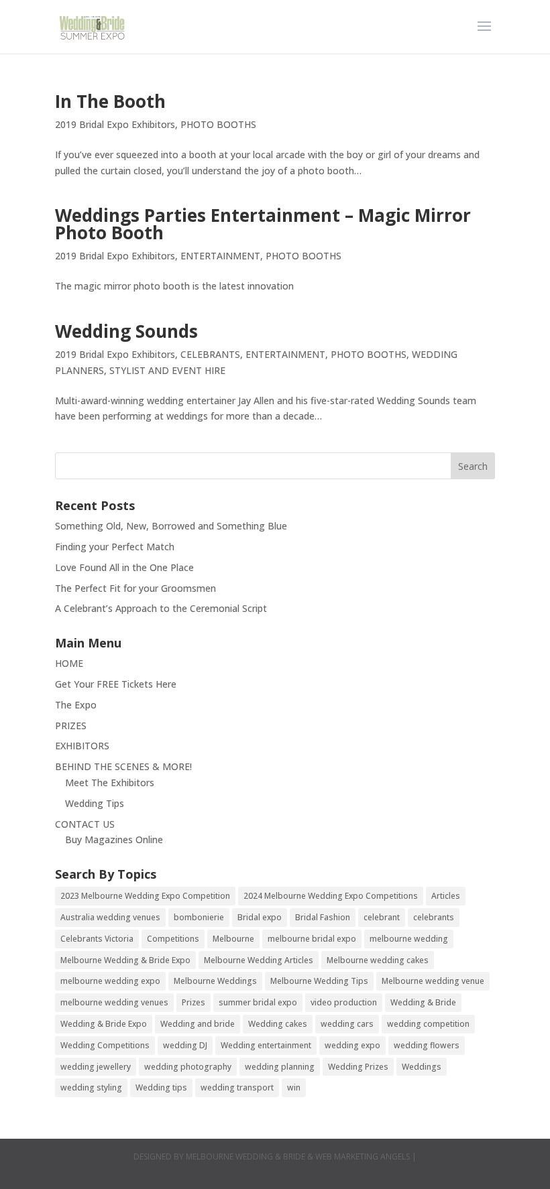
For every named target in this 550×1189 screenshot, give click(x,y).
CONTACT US (85, 824)
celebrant (382, 917)
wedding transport (237, 1087)
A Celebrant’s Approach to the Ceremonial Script (161, 608)
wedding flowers (426, 1045)
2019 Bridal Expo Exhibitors (115, 124)
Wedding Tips (94, 803)
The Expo (76, 704)
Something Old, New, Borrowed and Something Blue (171, 525)
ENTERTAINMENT (220, 255)
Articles (445, 895)
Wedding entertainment (266, 1045)
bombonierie (199, 917)
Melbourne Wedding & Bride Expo (125, 960)
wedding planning (280, 1066)
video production (344, 1002)
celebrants (433, 917)
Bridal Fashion (322, 917)
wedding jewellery (95, 1066)
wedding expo (352, 1045)
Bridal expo (259, 917)
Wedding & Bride (423, 1002)
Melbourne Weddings (215, 981)
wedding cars (347, 1023)
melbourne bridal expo (312, 938)
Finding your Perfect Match (114, 546)
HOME (69, 663)
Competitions (173, 938)
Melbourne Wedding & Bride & (250, 1156)
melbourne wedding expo (110, 981)
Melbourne (233, 938)
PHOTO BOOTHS (218, 124)
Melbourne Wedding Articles (258, 960)
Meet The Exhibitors (109, 782)
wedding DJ (185, 1045)
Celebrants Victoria (96, 938)
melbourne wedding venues (114, 1002)
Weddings (421, 1066)
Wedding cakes (277, 1023)
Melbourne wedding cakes (378, 960)
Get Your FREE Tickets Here (115, 684)
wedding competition (428, 1023)
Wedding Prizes (358, 1066)
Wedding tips (161, 1087)
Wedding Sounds (126, 331)
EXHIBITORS (82, 745)
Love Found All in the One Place (124, 567)
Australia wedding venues (110, 917)
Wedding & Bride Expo (103, 1023)
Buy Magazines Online (114, 839)
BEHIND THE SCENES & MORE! (123, 766)
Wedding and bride (197, 1023)
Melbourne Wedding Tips (319, 981)
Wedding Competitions (105, 1045)
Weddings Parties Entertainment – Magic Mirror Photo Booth (263, 224)
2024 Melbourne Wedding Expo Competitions (330, 895)
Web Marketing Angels (362, 1156)
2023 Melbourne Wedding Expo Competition (145, 895)
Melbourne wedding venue (433, 981)
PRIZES (71, 725)
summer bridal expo (258, 1002)
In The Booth (110, 101)
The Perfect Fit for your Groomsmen (135, 588)
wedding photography (187, 1066)
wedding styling (91, 1087)
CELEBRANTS (210, 354)
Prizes (193, 1002)
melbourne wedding (409, 938)
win (293, 1087)
